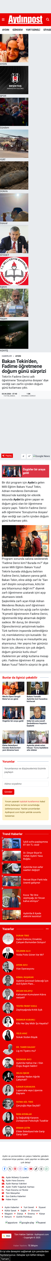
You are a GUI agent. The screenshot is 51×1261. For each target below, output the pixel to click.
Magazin (9, 1213)
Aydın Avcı (21, 965)
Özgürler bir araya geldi (13, 721)
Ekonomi (35, 1210)
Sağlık (23, 1210)
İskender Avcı (23, 1059)
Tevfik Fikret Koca (26, 1006)
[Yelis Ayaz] (8, 1035)
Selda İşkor (22, 1073)
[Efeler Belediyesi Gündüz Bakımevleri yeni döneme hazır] (13, 736)
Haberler (7, 356)
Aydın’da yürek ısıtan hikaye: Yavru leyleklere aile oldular (37, 747)
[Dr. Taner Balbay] (8, 1048)
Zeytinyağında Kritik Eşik (29, 1009)
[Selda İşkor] (8, 1076)
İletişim (8, 1217)
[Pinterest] (15, 1168)
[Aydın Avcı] (8, 966)
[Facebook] (4, 1168)
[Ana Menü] (3, 19)
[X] (10, 1168)
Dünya (20, 1213)
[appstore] (12, 1223)
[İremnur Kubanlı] (8, 1021)
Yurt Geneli (29, 1207)
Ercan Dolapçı (24, 991)
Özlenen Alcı (23, 951)
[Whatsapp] (46, 1168)
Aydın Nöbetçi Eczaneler (17, 1177)
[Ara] (47, 19)
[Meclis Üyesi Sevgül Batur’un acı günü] (13, 688)
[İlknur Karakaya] (8, 1090)
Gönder (8, 791)
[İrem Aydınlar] (8, 1117)
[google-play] (27, 1223)
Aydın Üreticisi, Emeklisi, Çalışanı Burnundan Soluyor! (31, 941)
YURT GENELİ (33, 29)
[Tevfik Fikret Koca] (8, 1007)
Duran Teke (22, 935)
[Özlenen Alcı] (8, 952)
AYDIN (5, 29)
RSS (8, 1236)
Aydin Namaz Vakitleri (16, 1183)
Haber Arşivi (11, 1199)
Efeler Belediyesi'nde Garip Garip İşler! (30, 1133)
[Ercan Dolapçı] (8, 994)
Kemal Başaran (25, 977)
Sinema (31, 1213)
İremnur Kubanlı (25, 1019)
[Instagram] (20, 1168)
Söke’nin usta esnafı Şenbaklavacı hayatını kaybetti (37, 723)
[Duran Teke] (8, 938)
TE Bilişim (33, 1245)
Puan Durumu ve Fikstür (17, 1190)
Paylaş (9, 455)
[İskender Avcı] (8, 1062)
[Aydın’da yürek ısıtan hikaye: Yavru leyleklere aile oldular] (38, 736)
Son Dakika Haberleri (16, 1196)
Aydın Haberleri (12, 1207)
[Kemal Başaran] (8, 980)
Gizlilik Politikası (24, 1217)
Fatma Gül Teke (24, 1102)
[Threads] (41, 1168)
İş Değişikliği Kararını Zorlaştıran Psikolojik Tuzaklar (32, 1119)
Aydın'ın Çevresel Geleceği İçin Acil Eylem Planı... (32, 982)
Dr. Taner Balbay (25, 1047)
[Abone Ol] (41, 456)
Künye (42, 1213)
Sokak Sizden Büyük (27, 1037)
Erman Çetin (23, 1128)
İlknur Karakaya (25, 1087)
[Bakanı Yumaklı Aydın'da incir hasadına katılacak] (38, 688)
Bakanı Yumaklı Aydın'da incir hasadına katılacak (37, 698)
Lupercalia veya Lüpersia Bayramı (29, 1092)
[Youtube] (30, 1168)
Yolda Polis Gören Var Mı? (30, 954)
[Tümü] (47, 928)
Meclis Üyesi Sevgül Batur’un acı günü (11, 697)
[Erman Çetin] (8, 1131)
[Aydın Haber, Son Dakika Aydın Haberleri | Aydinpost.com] (25, 20)
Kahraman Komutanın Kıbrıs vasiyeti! (31, 996)
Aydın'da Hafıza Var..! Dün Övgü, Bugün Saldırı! (29, 1064)
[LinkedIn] (25, 1168)
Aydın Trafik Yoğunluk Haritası (20, 1187)
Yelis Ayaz (21, 1033)
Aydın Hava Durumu (15, 1180)
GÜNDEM (17, 29)
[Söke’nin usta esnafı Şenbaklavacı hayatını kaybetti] (38, 712)
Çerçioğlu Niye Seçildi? (28, 1105)
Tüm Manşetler (13, 1193)
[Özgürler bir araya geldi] (13, 712)
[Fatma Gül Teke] (8, 1103)
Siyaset (42, 1207)
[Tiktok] (36, 1168)
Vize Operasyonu (25, 968)
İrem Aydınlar (24, 1114)
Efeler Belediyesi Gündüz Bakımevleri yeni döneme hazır (11, 747)
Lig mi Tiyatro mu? (26, 1050)
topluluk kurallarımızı (30, 801)
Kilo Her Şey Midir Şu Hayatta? (32, 1023)
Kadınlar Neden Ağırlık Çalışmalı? (28, 1078)
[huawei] (40, 1223)
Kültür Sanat (10, 1210)
